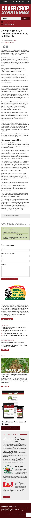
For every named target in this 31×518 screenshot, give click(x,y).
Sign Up (25, 18)
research (20, 224)
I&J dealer (9, 491)
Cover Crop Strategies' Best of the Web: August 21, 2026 (14, 327)
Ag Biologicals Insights (9, 24)
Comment (4, 264)
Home (15, 514)
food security (11, 223)
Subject (3, 259)
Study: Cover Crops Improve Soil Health (13, 234)
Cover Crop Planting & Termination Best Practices (14, 331)
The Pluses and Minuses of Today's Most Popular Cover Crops (15, 345)
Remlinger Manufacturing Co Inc (20, 439)
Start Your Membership (10, 428)
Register (24, 1)
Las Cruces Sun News (9, 42)
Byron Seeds (19, 466)
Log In (18, 1)
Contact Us (10, 514)
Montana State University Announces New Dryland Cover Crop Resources (14, 231)
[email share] (4, 46)
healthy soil (19, 223)
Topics (5, 1)
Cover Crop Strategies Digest (10, 22)
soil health (27, 224)
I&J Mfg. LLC (19, 483)
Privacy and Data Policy (23, 514)
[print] (7, 46)
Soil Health (14, 40)
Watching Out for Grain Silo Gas (12, 333)
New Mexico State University (9, 224)
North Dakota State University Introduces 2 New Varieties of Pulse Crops (15, 238)
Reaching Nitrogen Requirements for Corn (15, 335)
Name (3, 248)
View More (5, 349)
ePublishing (21, 510)
